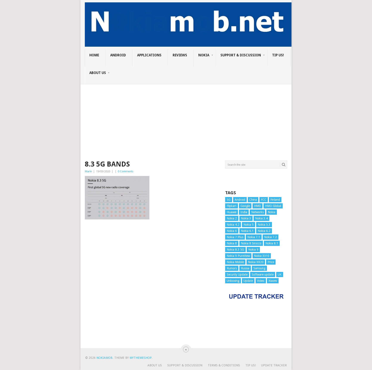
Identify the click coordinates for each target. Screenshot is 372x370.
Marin (88, 171)
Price (271, 262)
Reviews (180, 55)
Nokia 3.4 (261, 218)
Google (245, 206)
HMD (257, 206)
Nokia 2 (232, 218)
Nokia (203, 55)
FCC (263, 199)
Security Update (237, 274)
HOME (94, 55)
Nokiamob (104, 357)
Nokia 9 (253, 249)
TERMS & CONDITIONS (224, 365)
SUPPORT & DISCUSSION (240, 55)
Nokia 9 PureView (238, 255)
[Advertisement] (186, 114)
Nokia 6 (232, 231)
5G (229, 199)
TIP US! (278, 55)
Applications (149, 55)
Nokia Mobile (235, 262)
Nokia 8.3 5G (235, 249)
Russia (245, 268)
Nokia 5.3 (264, 224)
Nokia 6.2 (264, 231)
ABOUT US (97, 73)
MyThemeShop (141, 357)
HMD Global (273, 206)
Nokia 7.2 (270, 237)
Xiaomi (272, 280)
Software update (263, 274)
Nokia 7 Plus (235, 237)
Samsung (259, 268)
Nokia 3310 (261, 255)
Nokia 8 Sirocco (251, 243)
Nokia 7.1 (253, 237)
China (253, 199)
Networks (257, 212)
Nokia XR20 (256, 262)
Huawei (231, 212)
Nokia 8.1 (271, 243)
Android (118, 55)
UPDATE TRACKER (274, 365)
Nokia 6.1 (247, 231)
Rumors (232, 268)
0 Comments (125, 171)
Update (248, 280)
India (243, 212)
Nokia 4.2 (233, 224)
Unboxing (233, 280)
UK (280, 274)
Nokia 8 (232, 243)
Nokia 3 (246, 218)
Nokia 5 (248, 224)
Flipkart (231, 206)
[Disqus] (152, 286)
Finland (275, 199)
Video (260, 280)
